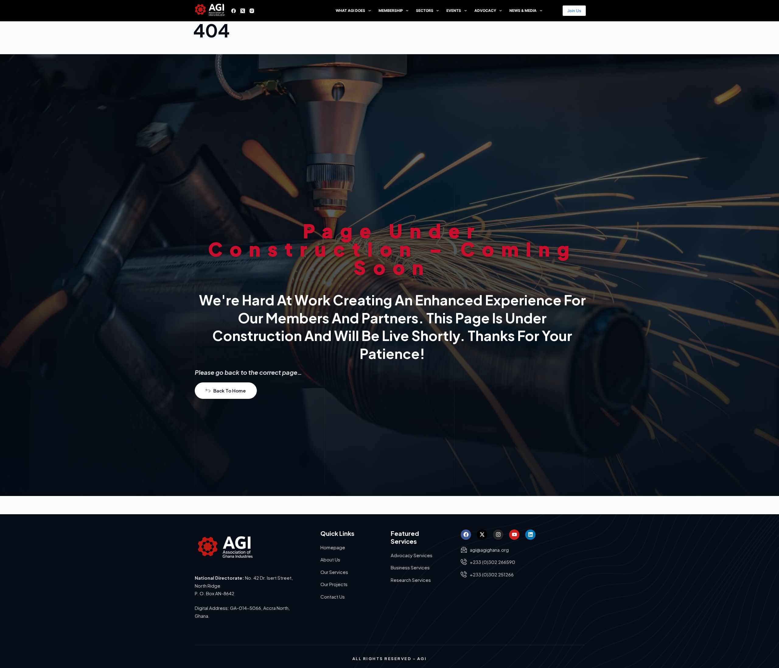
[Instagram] (252, 11)
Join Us (574, 10)
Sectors (424, 10)
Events (453, 10)
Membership (391, 10)
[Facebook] (233, 11)
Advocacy (485, 10)
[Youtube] (514, 534)
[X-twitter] (482, 534)
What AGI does (350, 10)
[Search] (554, 11)
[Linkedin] (530, 534)
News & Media (522, 10)
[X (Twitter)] (242, 11)
